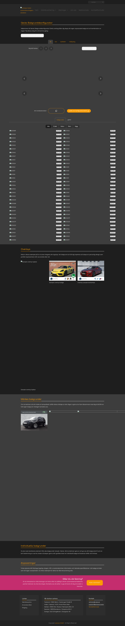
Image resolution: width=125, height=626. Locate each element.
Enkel (55, 126)
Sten (69, 126)
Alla (48, 126)
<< (24, 93)
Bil (50, 41)
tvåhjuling (72, 41)
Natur (62, 126)
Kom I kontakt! (94, 582)
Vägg (76, 126)
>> (100, 93)
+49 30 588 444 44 (94, 602)
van (56, 41)
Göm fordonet (88, 48)
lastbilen (63, 41)
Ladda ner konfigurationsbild (78, 110)
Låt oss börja (27, 35)
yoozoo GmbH (59, 623)
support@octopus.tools (96, 604)
